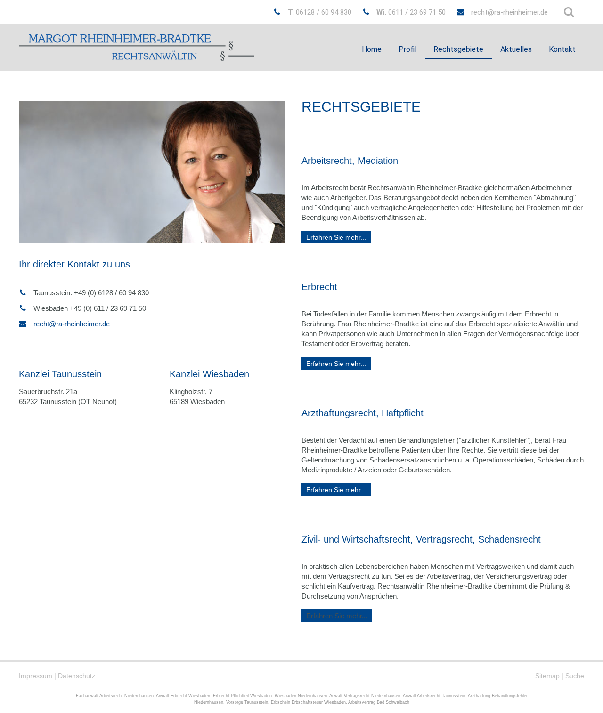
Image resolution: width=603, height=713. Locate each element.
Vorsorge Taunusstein (247, 702)
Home (372, 49)
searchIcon (569, 12)
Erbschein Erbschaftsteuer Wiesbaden (308, 702)
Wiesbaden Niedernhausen (301, 695)
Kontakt (562, 49)
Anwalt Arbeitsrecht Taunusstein (434, 695)
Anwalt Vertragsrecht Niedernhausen (364, 695)
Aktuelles (516, 49)
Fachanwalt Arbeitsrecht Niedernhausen (115, 695)
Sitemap (547, 676)
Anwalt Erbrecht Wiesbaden (183, 695)
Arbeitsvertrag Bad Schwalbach (378, 702)
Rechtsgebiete (458, 49)
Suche (574, 676)
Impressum (35, 676)
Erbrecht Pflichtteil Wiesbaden (242, 695)
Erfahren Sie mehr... (336, 237)
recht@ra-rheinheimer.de (509, 12)
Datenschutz (76, 676)
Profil (407, 49)
